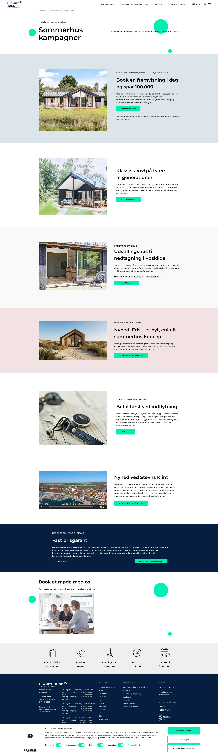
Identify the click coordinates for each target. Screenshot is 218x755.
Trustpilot (163, 706)
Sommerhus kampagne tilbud (135, 687)
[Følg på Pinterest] (169, 688)
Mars (101, 700)
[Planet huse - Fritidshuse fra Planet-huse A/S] (16, 4)
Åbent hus (159, 4)
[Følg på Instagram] (165, 688)
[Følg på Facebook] (161, 688)
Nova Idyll (103, 694)
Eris (100, 716)
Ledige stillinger (129, 703)
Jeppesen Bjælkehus (107, 687)
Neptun (102, 710)
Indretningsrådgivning (132, 694)
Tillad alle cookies (183, 731)
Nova (101, 690)
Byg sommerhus (108, 4)
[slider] (71, 506)
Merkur (102, 713)
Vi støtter (126, 691)
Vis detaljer (132, 745)
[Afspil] (41, 507)
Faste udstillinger (178, 4)
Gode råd (126, 700)
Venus (101, 703)
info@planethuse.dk (47, 699)
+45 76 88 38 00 (45, 697)
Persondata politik (130, 707)
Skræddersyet (104, 719)
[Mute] (101, 507)
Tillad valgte (183, 739)
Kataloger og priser (46, 10)
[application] (73, 490)
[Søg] (205, 4)
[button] (73, 489)
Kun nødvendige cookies (183, 748)
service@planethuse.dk (47, 709)
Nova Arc (102, 697)
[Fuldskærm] (104, 507)
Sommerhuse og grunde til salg (135, 4)
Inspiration (127, 697)
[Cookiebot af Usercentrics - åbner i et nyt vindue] (30, 750)
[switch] (81, 745)
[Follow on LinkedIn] (174, 688)
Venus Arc (103, 706)
